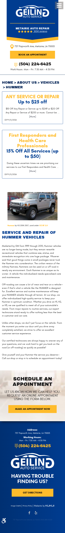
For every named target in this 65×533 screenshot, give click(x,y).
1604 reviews (40, 31)
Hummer (11, 225)
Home (7, 82)
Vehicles (49, 82)
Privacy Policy (27, 506)
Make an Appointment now (32, 408)
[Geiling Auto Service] (32, 11)
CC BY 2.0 (43, 225)
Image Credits (16, 506)
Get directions (32, 492)
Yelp (35, 514)
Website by (44, 506)
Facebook (29, 514)
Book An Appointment (32, 54)
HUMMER (14, 87)
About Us (27, 82)
